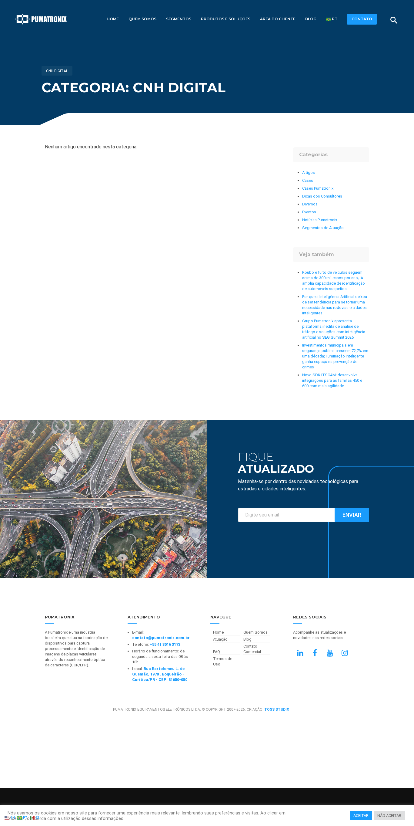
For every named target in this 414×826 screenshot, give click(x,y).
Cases (307, 180)
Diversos (310, 204)
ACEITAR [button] (361, 815)
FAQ (216, 651)
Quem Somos (142, 19)
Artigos (308, 172)
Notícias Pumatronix (319, 220)
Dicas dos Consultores (322, 196)
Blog (310, 19)
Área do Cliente (277, 19)
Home (113, 19)
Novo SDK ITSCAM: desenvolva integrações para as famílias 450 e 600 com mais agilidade (332, 380)
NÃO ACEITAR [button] (389, 815)
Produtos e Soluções (225, 19)
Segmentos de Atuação (323, 227)
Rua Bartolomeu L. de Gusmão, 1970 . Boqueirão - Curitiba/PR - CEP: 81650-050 (159, 674)
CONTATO (362, 19)
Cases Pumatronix (317, 188)
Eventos (309, 212)
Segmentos (178, 19)
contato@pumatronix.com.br (161, 637)
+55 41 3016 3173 (165, 644)
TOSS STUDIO (276, 709)
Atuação (220, 639)
